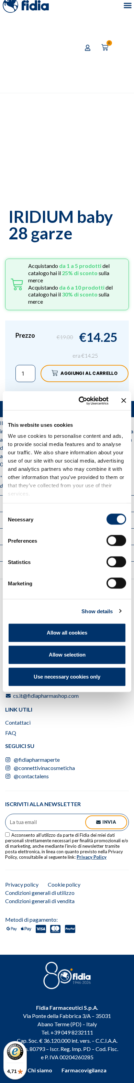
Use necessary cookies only (67, 677)
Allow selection (67, 655)
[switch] (116, 540)
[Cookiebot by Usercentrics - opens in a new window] (81, 400)
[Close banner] (123, 400)
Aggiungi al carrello (89, 373)
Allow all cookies (67, 633)
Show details (97, 611)
